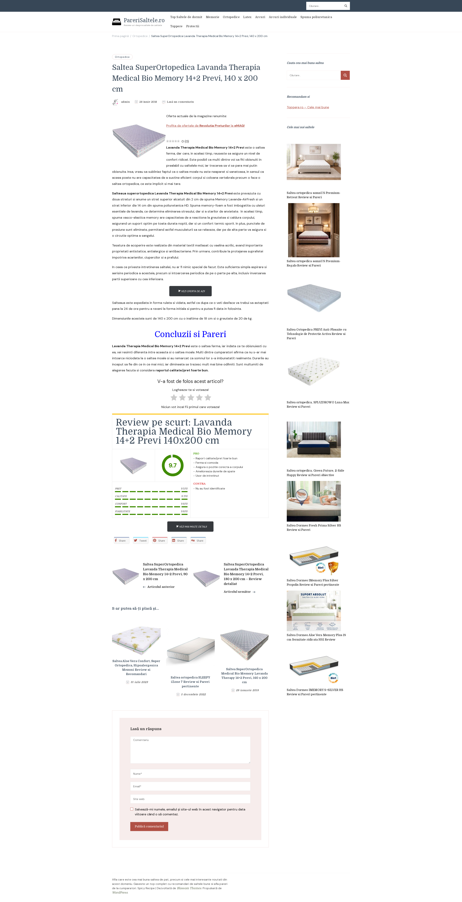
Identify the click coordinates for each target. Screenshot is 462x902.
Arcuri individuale (283, 17)
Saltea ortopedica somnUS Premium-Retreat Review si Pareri (314, 195)
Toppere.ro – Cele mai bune (308, 107)
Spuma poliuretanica (316, 17)
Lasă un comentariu (180, 102)
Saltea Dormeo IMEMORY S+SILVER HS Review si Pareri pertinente (315, 692)
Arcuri (260, 17)
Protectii (192, 26)
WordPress (120, 892)
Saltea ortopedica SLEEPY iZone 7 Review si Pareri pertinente (190, 682)
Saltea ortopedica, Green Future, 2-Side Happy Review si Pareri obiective (315, 473)
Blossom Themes (189, 888)
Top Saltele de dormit (186, 17)
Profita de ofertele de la (205, 125)
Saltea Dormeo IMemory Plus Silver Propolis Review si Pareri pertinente (313, 582)
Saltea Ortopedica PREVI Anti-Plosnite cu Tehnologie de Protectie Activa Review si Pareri (316, 334)
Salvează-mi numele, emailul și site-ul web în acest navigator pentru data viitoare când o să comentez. (190, 811)
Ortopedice (231, 17)
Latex (247, 17)
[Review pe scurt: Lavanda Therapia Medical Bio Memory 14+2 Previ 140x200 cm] (133, 465)
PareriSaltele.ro (144, 20)
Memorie (212, 17)
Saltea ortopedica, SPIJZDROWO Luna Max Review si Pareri (318, 404)
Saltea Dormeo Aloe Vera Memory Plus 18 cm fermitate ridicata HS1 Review (316, 637)
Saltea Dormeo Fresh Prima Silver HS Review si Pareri (314, 528)
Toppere (176, 26)
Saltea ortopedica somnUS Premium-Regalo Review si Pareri (314, 263)
